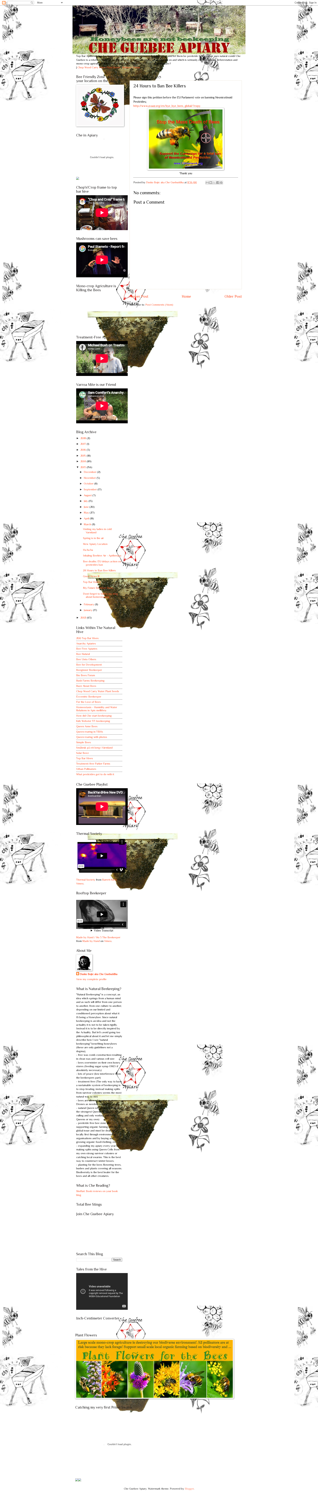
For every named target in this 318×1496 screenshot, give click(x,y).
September (91, 489)
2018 (83, 438)
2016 (83, 449)
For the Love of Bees (88, 701)
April (87, 518)
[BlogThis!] (211, 182)
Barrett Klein (109, 879)
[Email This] (207, 182)
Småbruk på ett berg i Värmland (94, 747)
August (88, 495)
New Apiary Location (95, 543)
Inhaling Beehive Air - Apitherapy (102, 555)
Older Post (233, 296)
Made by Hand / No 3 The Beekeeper (98, 937)
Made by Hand (91, 941)
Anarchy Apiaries (86, 643)
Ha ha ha (88, 549)
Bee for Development (89, 664)
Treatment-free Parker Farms (93, 763)
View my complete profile (91, 979)
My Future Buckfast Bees (98, 587)
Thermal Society (85, 879)
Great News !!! (91, 576)
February (89, 604)
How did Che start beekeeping (94, 715)
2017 (83, 443)
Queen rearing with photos (91, 737)
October (89, 483)
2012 (83, 617)
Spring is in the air (93, 538)
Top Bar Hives (84, 758)
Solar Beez (82, 752)
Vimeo (80, 883)
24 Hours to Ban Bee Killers (99, 570)
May (87, 512)
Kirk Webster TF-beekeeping (93, 721)
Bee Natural (83, 654)
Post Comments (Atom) (159, 304)
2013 (83, 467)
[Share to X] (214, 182)
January (88, 610)
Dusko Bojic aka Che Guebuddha (98, 974)
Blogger (189, 1488)
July (86, 501)
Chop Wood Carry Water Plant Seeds (97, 691)
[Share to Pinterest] (221, 182)
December (90, 472)
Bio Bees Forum (85, 675)
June (86, 506)
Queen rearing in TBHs (89, 731)
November (90, 477)
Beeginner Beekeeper (89, 669)
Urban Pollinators (86, 768)
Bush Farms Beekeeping (90, 680)
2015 (83, 455)
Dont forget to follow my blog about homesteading (100, 595)
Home (186, 296)
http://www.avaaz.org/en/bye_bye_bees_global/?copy (166, 105)
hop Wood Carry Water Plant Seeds (99, 67)
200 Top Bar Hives (87, 638)
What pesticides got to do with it (95, 774)
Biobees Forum (131, 67)
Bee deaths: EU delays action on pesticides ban (102, 563)
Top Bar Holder (92, 582)
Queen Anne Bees (87, 726)
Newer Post (139, 296)
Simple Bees (83, 742)
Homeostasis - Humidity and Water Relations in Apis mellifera (96, 709)
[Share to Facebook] (218, 182)
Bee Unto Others (86, 659)
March (88, 524)
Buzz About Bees (86, 685)
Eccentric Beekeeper (88, 696)
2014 (83, 461)
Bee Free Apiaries (86, 648)
